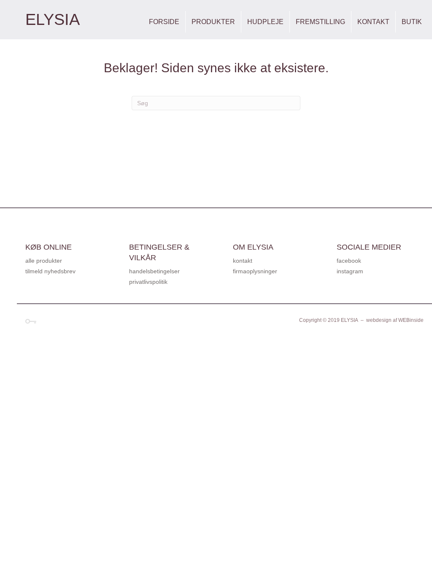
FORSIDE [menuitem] (164, 21)
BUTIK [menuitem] (412, 21)
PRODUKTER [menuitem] (213, 21)
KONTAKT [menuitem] (373, 21)
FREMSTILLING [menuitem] (320, 21)
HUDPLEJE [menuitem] (265, 21)
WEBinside (411, 320)
